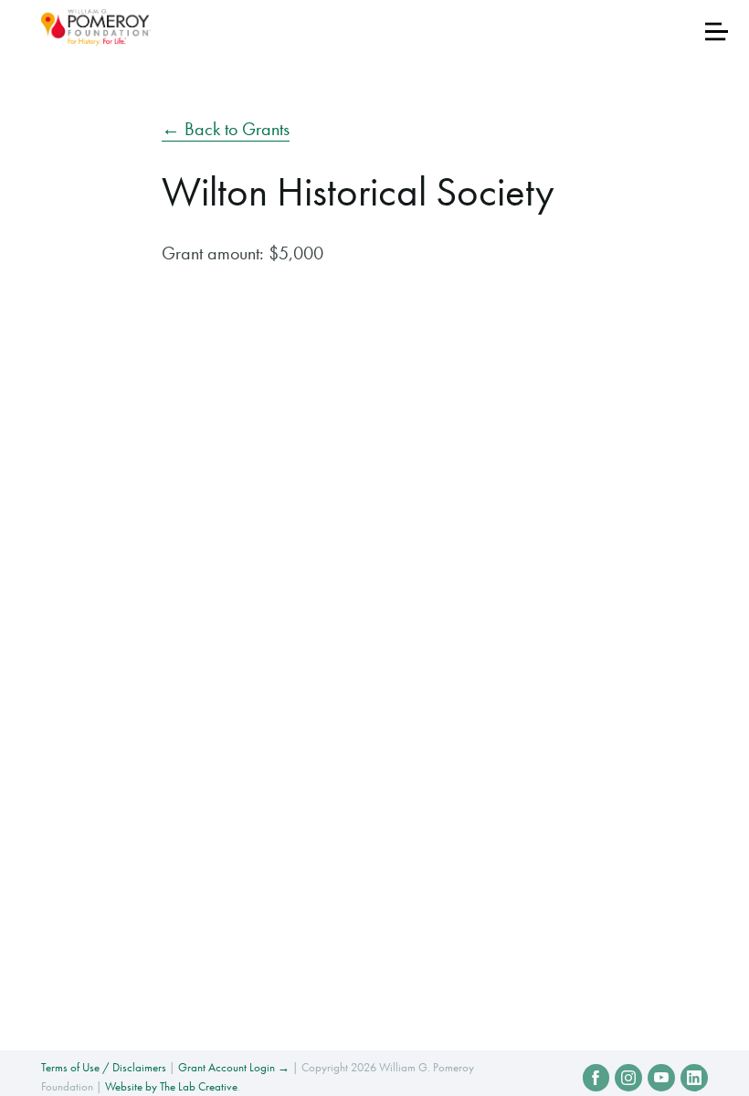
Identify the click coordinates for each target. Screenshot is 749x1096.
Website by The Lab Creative (171, 1086)
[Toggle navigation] (716, 31)
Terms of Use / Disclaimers (103, 1067)
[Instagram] (628, 1077)
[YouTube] (661, 1077)
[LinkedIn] (694, 1077)
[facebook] (596, 1077)
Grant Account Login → (234, 1067)
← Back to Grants (226, 129)
